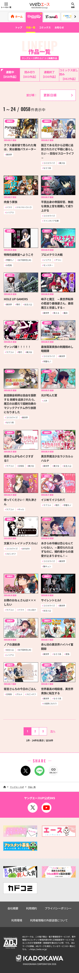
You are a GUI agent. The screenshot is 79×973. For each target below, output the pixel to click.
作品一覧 (30, 27)
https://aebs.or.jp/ (38, 949)
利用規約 (31, 908)
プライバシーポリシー (58, 908)
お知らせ (59, 27)
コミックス (45, 27)
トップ (18, 27)
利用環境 (16, 920)
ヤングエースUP (17, 786)
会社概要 (12, 908)
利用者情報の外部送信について (49, 920)
